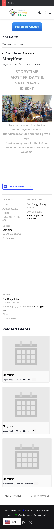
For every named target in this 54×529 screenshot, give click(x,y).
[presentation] (26, 353)
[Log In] (39, 13)
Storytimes (8, 238)
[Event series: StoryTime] (34, 379)
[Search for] (50, 13)
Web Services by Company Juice (33, 515)
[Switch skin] (45, 13)
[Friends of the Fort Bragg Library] (18, 12)
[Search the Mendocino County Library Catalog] (27, 26)
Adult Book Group (12, 495)
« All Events (10, 36)
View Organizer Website (35, 217)
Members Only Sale (40, 495)
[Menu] (3, 13)
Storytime (7, 230)
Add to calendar (18, 186)
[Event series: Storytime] (34, 431)
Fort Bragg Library (36, 204)
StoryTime (8, 375)
